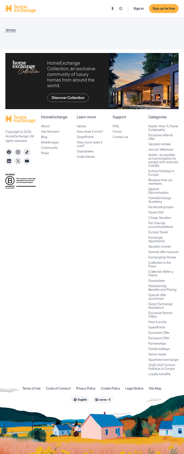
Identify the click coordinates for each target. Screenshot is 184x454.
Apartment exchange (163, 359)
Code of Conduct (58, 388)
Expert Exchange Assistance (160, 305)
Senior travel (157, 354)
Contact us (120, 137)
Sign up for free (164, 8)
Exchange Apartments (156, 239)
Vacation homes (159, 246)
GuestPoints (85, 137)
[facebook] (9, 152)
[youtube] (27, 161)
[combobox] (80, 399)
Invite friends (86, 157)
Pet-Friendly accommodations (160, 225)
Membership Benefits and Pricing (162, 287)
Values (81, 126)
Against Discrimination (158, 190)
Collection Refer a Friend (160, 273)
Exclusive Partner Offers (160, 314)
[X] (18, 161)
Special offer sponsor (163, 252)
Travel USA (156, 212)
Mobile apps (50, 142)
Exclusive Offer (159, 333)
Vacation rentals (159, 144)
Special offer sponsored (157, 296)
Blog (44, 137)
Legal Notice (134, 388)
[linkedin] (9, 161)
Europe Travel (158, 232)
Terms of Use (31, 388)
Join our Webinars (160, 149)
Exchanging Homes (162, 257)
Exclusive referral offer (160, 137)
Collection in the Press (159, 264)
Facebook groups (160, 207)
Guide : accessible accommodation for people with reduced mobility (163, 160)
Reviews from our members (160, 181)
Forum (117, 131)
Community (49, 148)
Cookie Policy (110, 388)
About (45, 126)
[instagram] (18, 152)
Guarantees (85, 151)
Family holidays (159, 349)
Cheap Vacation (159, 218)
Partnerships (157, 343)
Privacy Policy (85, 388)
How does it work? (90, 131)
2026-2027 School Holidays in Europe (161, 366)
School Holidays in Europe (161, 172)
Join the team (50, 131)
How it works (157, 322)
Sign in (139, 8)
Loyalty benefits (159, 374)
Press (45, 153)
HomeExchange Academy (159, 199)
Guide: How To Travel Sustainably (163, 128)
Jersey (10, 30)
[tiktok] (27, 152)
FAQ (116, 126)
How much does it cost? (89, 144)
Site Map (155, 388)
